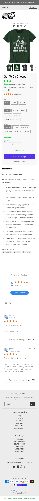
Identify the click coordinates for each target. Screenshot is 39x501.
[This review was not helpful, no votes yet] (33, 339)
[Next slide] (35, 67)
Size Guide (7, 137)
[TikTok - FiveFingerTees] (25, 25)
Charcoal (24, 127)
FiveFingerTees (22, 491)
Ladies (14, 103)
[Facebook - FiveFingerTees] (17, 25)
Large (23, 110)
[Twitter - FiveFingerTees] (14, 25)
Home (13, 23)
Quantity (7, 141)
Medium (15, 110)
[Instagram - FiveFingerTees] (21, 25)
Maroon (18, 131)
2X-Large (17, 115)
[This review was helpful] (29, 339)
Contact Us (28, 462)
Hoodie (22, 103)
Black (16, 127)
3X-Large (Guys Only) (12, 119)
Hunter (7, 127)
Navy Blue (8, 131)
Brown (26, 131)
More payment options (19, 161)
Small (7, 110)
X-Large (8, 115)
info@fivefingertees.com (14, 462)
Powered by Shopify (19, 493)
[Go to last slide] (3, 67)
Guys (6, 103)
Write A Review (20, 293)
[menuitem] (9, 67)
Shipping (7, 84)
